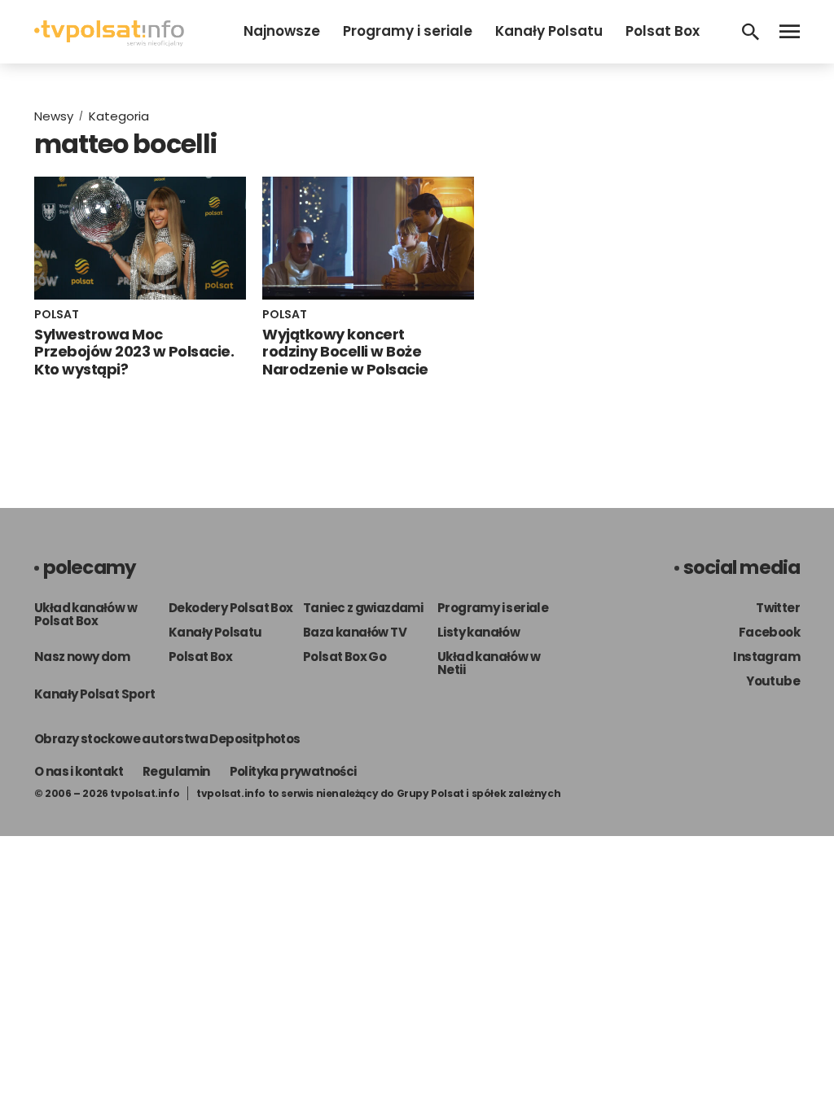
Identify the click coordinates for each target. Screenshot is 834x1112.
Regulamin (176, 771)
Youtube (773, 681)
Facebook (769, 632)
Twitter (778, 607)
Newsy (53, 116)
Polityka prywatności (293, 771)
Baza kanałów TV (354, 632)
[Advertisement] (657, 218)
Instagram (766, 656)
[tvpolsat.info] (109, 42)
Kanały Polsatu (549, 31)
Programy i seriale (407, 31)
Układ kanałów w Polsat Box (85, 614)
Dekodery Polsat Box (231, 607)
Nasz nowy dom (81, 656)
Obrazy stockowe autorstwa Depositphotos (167, 738)
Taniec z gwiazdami (363, 607)
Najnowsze (282, 31)
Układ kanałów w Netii (488, 663)
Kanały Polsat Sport (95, 694)
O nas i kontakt (78, 771)
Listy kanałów (478, 632)
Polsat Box (663, 31)
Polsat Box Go (344, 656)
